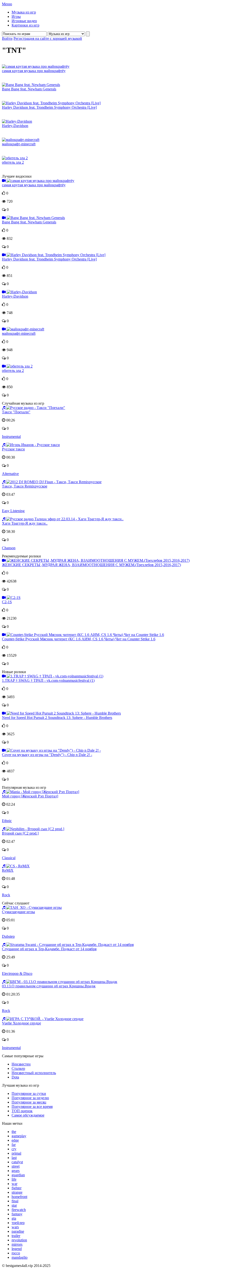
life (14, 1179)
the (14, 1132)
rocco (16, 1253)
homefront (19, 1197)
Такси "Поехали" (16, 412)
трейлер (18, 1223)
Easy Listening (13, 511)
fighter (16, 1188)
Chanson (8, 548)
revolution (19, 1240)
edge (15, 1140)
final (15, 1201)
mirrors (17, 1244)
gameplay (19, 1136)
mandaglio (19, 1257)
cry (14, 1149)
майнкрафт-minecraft (18, 144)
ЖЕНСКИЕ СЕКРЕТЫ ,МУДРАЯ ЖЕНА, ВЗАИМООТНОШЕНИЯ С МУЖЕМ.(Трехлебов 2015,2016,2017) (91, 565)
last (14, 1158)
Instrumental (11, 437)
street (16, 1166)
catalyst (17, 1162)
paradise (18, 1231)
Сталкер (18, 1068)
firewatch (19, 1210)
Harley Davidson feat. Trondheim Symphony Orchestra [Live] (49, 107)
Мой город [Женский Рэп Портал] (30, 796)
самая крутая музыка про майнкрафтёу (34, 71)
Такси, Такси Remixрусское (24, 486)
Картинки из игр (25, 25)
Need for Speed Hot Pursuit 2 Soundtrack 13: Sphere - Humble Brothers (57, 718)
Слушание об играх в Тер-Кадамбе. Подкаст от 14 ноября (49, 949)
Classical (8, 858)
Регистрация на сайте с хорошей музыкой (48, 38)
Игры (16, 16)
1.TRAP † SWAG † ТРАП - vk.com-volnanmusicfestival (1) (48, 680)
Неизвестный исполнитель (34, 1073)
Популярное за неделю (30, 1098)
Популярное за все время (32, 1106)
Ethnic (7, 821)
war (14, 1184)
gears (16, 1171)
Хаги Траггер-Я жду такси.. (25, 523)
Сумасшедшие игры (18, 912)
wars (15, 1227)
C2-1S (7, 602)
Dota (15, 1077)
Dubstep (8, 936)
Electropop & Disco (17, 973)
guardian (18, 1175)
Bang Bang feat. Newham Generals (29, 89)
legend (17, 1249)
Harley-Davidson (15, 126)
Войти (7, 38)
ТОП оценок (22, 1111)
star (14, 1205)
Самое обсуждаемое (28, 1115)
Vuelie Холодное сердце (21, 1023)
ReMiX (8, 870)
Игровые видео (24, 21)
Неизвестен (21, 1064)
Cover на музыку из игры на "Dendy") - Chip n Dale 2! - (47, 755)
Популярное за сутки (29, 1093)
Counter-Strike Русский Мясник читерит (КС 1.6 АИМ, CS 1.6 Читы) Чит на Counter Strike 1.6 (78, 639)
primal (16, 1153)
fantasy (17, 1214)
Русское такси (13, 449)
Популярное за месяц (29, 1102)
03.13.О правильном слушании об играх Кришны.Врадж (49, 986)
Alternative (10, 474)
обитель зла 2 (13, 162)
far (14, 1145)
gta (14, 1218)
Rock (6, 895)
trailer (16, 1236)
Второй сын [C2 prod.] (20, 833)
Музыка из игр (24, 12)
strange (17, 1192)
